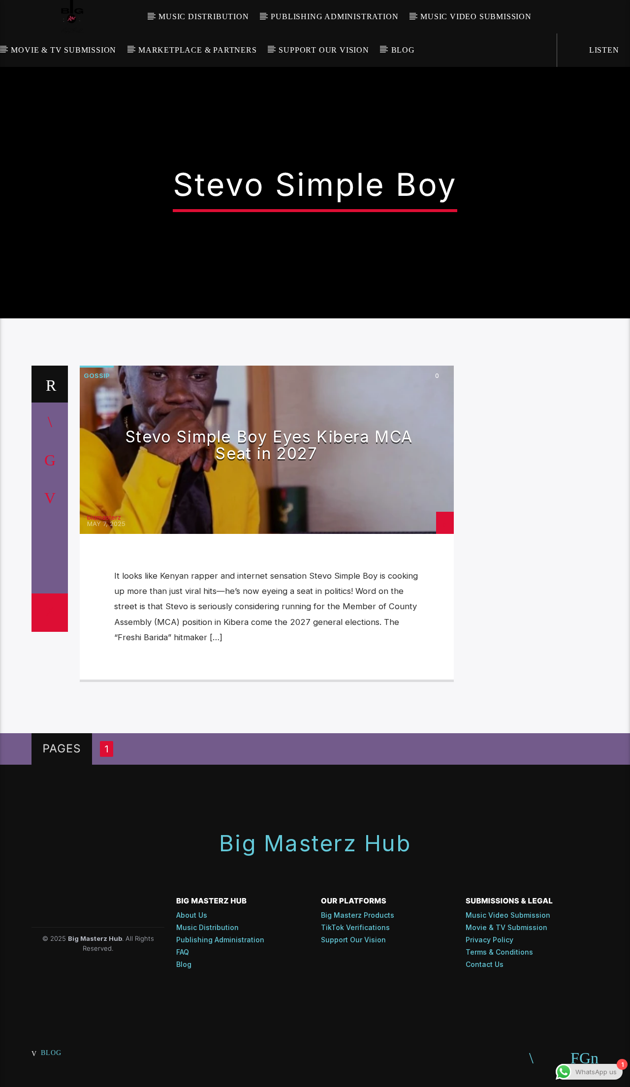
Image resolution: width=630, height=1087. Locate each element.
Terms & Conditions (499, 952)
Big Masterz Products (357, 915)
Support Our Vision (324, 50)
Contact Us (485, 964)
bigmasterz (104, 517)
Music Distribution (203, 16)
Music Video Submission (476, 16)
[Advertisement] (539, 513)
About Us (191, 915)
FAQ (182, 952)
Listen (603, 50)
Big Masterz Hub (315, 843)
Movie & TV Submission (63, 50)
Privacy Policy (489, 939)
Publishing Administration (334, 16)
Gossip (97, 375)
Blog (403, 50)
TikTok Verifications (355, 927)
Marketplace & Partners (197, 50)
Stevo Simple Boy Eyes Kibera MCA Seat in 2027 (269, 445)
